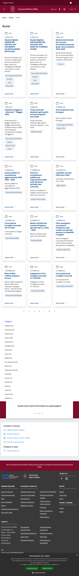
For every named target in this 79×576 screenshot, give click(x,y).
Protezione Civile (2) (11, 370)
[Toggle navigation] (4, 9)
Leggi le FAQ (25, 537)
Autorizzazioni (44, 517)
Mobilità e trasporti (27, 505)
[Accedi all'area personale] (70, 2)
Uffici (3, 499)
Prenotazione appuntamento (25, 528)
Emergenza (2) (9, 346)
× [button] (77, 555)
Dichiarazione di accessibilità (45, 541)
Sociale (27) (8, 382)
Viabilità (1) (8, 398)
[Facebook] (59, 9)
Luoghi (61, 508)
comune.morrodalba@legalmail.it (12, 553)
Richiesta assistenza (27, 540)
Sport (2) (7, 386)
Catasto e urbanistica (27, 502)
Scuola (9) (8, 374)
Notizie (61, 492)
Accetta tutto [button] (32, 568)
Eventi (61, 512)
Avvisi (10, 33)
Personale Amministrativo (9, 509)
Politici (3, 505)
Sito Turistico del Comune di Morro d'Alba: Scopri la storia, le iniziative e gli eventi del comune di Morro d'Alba (39, 465)
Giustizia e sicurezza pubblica (46, 496)
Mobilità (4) (8, 358)
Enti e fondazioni (6, 502)
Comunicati (63, 495)
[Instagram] (64, 9)
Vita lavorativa (25, 499)
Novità (11, 17)
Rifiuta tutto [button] (47, 568)
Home (4, 17)
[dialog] (39, 564)
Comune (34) (9, 334)
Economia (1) (9, 342)
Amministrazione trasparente (45, 528)
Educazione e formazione (48, 492)
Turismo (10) (9, 394)
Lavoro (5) (8, 354)
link (58, 564)
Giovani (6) (8, 350)
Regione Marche (8, 3)
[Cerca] (75, 9)
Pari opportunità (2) (11, 362)
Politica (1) (8, 366)
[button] (39, 573)
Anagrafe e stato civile (28, 492)
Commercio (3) (9, 330)
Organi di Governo (7, 492)
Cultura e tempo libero (28, 495)
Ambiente (43, 507)
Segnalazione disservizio (28, 533)
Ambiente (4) (9, 326)
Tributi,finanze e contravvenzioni (45, 502)
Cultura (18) (9, 338)
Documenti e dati (6, 512)
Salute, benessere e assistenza (46, 512)
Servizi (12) (8, 378)
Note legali (43, 537)
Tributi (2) (8, 390)
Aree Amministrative (8, 495)
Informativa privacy (46, 533)
